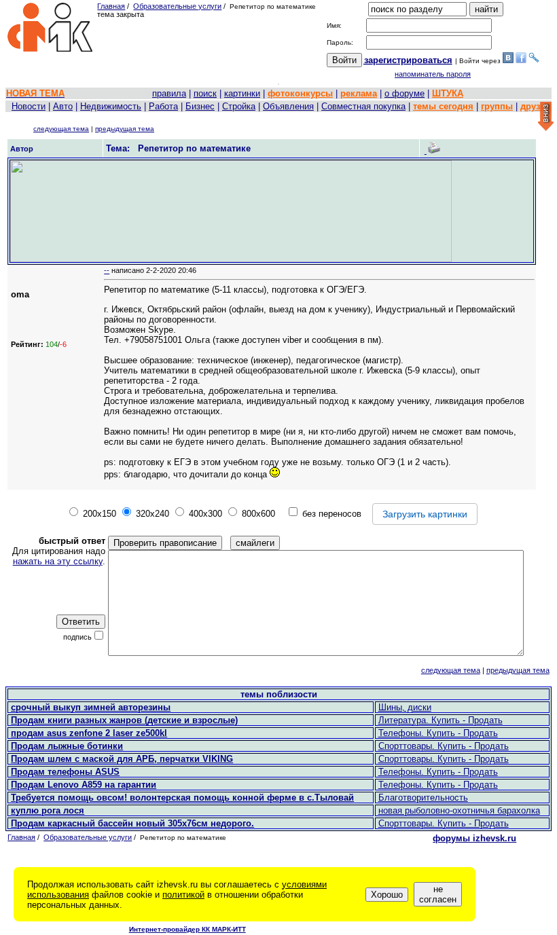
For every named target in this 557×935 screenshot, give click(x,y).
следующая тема (61, 128)
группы (497, 106)
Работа (163, 106)
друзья (535, 106)
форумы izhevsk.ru (474, 838)
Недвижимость (110, 106)
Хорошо (387, 895)
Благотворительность (423, 797)
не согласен (437, 894)
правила (169, 93)
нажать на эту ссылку (58, 561)
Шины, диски (404, 707)
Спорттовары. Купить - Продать (443, 746)
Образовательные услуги (177, 6)
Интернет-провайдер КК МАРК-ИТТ (187, 929)
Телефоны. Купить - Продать (438, 733)
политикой (183, 895)
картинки (242, 93)
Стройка (238, 106)
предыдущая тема (124, 128)
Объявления (288, 106)
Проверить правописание (165, 543)
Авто (63, 106)
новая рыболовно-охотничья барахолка (459, 810)
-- (106, 270)
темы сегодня (443, 106)
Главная (111, 6)
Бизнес (200, 106)
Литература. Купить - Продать (440, 720)
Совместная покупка (363, 106)
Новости (29, 106)
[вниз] (546, 117)
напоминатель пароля (433, 74)
